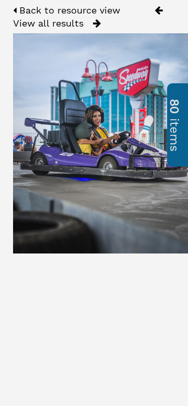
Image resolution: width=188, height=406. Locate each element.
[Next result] (97, 23)
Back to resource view (68, 10)
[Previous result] (158, 10)
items (174, 125)
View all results (48, 23)
